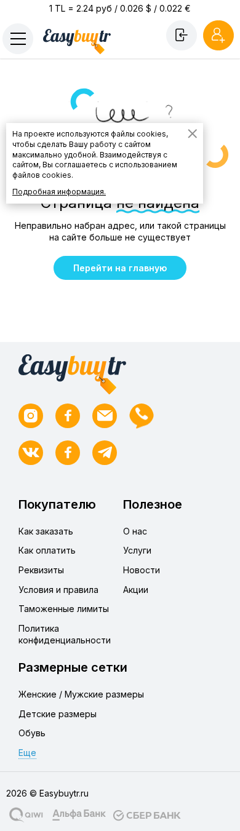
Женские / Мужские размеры (81, 694)
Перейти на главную (120, 268)
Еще (27, 752)
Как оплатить (47, 550)
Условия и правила (58, 589)
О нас (135, 531)
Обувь (32, 733)
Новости (141, 570)
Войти (181, 35)
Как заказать (45, 531)
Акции (135, 589)
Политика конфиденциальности (64, 634)
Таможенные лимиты (63, 608)
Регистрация (218, 35)
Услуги (137, 550)
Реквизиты (41, 570)
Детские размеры (57, 714)
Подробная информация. (59, 191)
